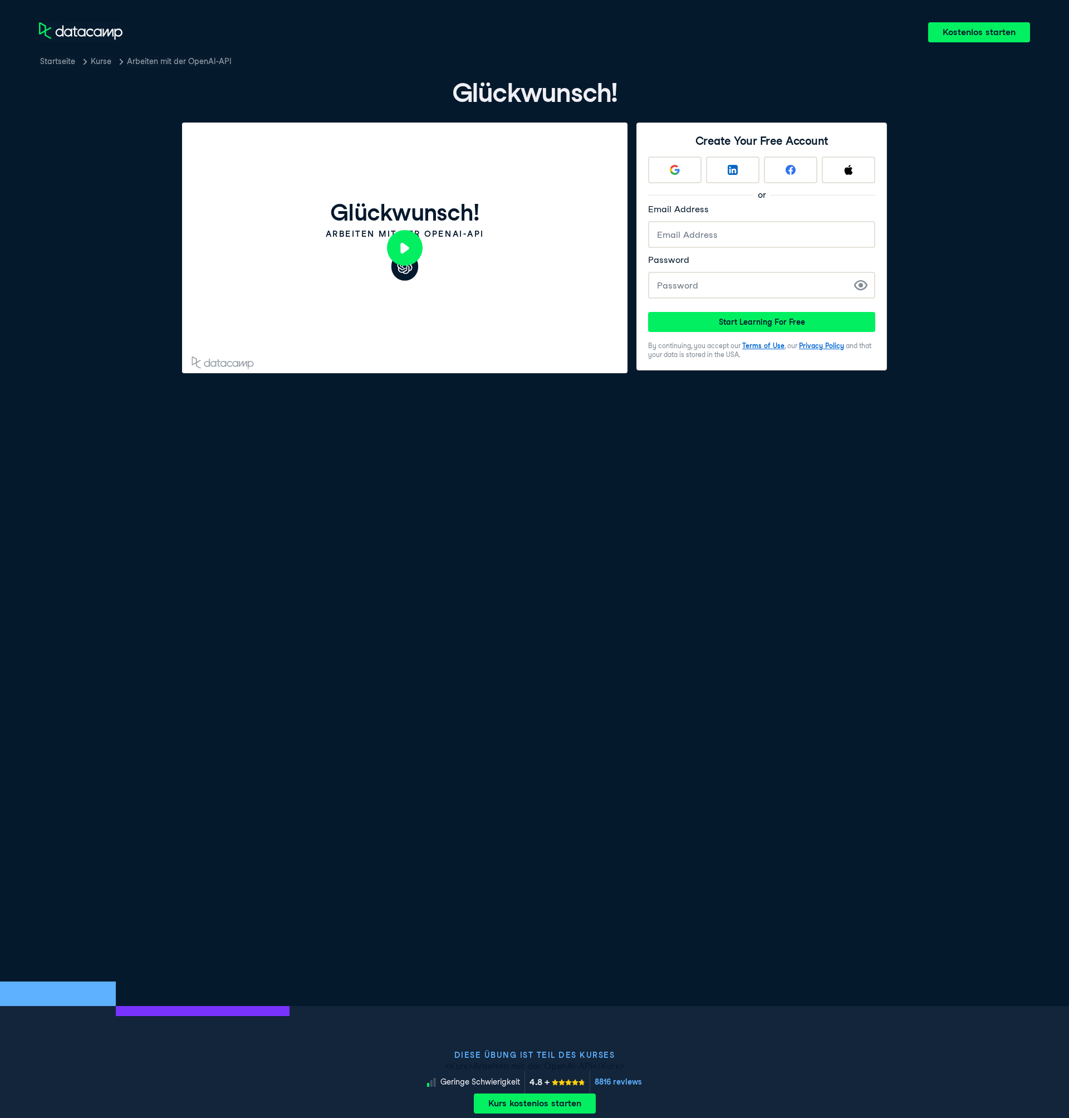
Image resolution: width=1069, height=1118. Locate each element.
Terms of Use (763, 345)
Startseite (57, 61)
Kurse (101, 61)
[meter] (557, 1082)
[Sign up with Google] (675, 170)
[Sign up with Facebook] (790, 170)
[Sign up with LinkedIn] (732, 170)
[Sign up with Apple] (848, 170)
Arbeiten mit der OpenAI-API (179, 61)
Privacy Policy (821, 345)
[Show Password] (861, 285)
